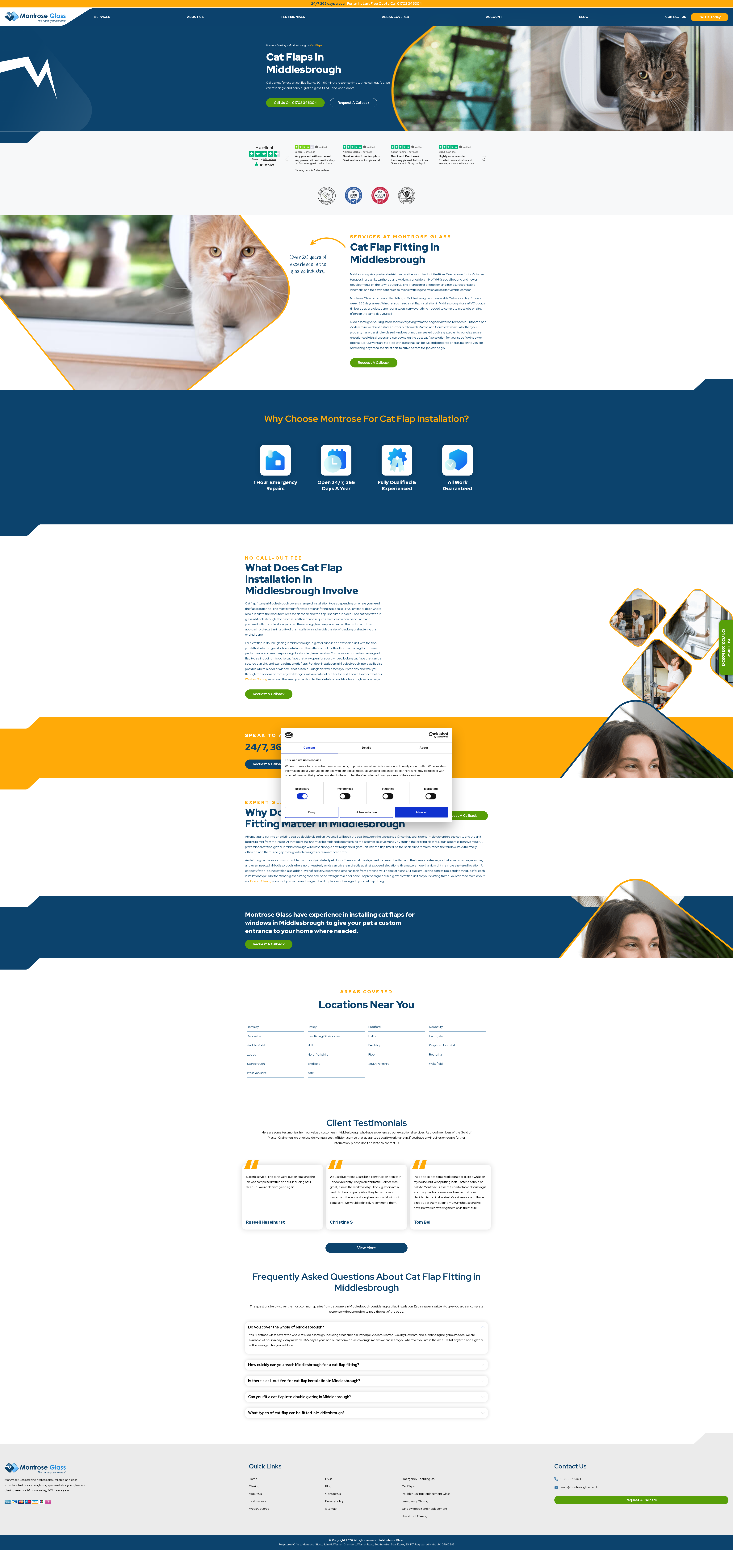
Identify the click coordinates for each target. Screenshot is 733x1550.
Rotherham (436, 1054)
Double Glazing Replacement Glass (426, 1494)
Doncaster (254, 1036)
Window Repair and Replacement (424, 1509)
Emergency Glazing (415, 1501)
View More (366, 1247)
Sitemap (331, 1509)
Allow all (421, 812)
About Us (195, 17)
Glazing (281, 45)
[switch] (345, 796)
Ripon (372, 1054)
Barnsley (253, 1027)
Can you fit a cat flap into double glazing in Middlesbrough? (299, 1396)
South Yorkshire (378, 1064)
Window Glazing (256, 679)
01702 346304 (570, 1479)
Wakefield (436, 1064)
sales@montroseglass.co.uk (579, 1487)
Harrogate (436, 1036)
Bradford (374, 1027)
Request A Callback (353, 102)
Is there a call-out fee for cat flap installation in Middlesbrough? (304, 1380)
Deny (311, 812)
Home (270, 45)
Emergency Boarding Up (418, 1479)
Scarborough (256, 1064)
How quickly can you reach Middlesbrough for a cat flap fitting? (303, 1364)
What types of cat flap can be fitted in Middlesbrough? (296, 1412)
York (311, 1073)
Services (102, 17)
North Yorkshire (318, 1054)
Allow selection (366, 812)
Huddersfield (256, 1045)
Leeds (251, 1054)
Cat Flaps (408, 1486)
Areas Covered (395, 17)
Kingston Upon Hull (442, 1045)
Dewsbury (436, 1027)
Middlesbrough (298, 45)
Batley (312, 1027)
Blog (583, 17)
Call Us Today (709, 17)
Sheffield (314, 1064)
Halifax (373, 1036)
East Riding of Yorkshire (324, 1036)
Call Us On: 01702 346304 (295, 102)
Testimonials (293, 17)
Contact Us (675, 17)
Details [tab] (366, 747)
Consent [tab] (309, 747)
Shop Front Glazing (415, 1516)
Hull (310, 1045)
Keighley (374, 1045)
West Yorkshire (257, 1073)
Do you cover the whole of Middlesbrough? (286, 1327)
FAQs (328, 1479)
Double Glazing (260, 881)
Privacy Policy (334, 1501)
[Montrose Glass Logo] (35, 17)
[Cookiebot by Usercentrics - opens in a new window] (431, 735)
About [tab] (424, 747)
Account (494, 17)
